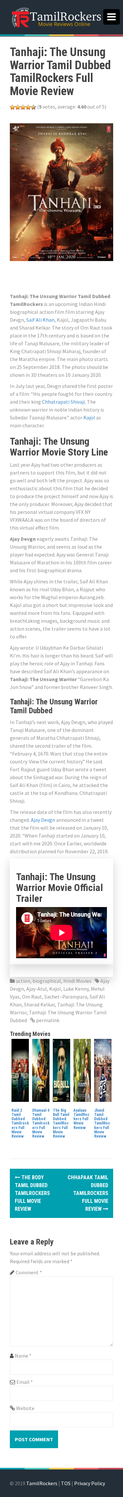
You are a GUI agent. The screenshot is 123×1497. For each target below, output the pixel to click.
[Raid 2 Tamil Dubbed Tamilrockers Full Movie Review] (20, 1069)
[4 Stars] (28, 107)
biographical (46, 981)
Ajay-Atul (36, 988)
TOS (66, 1483)
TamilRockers (41, 1483)
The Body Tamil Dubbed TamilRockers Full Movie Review (32, 1193)
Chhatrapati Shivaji (63, 401)
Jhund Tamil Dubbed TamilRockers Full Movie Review (102, 1123)
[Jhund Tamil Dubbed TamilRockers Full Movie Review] (103, 1069)
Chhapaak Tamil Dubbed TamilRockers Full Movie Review (88, 1193)
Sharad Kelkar (39, 1004)
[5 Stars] (33, 107)
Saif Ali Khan (40, 319)
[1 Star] (12, 107)
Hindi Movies (77, 981)
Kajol (89, 417)
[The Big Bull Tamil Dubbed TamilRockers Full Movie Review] (61, 1069)
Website (25, 1408)
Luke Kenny (76, 988)
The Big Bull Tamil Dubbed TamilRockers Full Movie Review (61, 1123)
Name (23, 1355)
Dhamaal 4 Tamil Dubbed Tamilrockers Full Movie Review (41, 1123)
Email (24, 1382)
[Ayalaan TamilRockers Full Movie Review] (82, 1069)
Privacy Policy (89, 1483)
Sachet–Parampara (65, 996)
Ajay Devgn (43, 820)
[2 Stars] (17, 107)
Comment (29, 1272)
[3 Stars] (23, 107)
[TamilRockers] (56, 16)
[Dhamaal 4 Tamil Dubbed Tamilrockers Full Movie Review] (41, 1069)
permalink (47, 1020)
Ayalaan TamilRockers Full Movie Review (81, 1119)
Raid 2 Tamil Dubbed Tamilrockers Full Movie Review (20, 1123)
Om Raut (32, 996)
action (23, 981)
